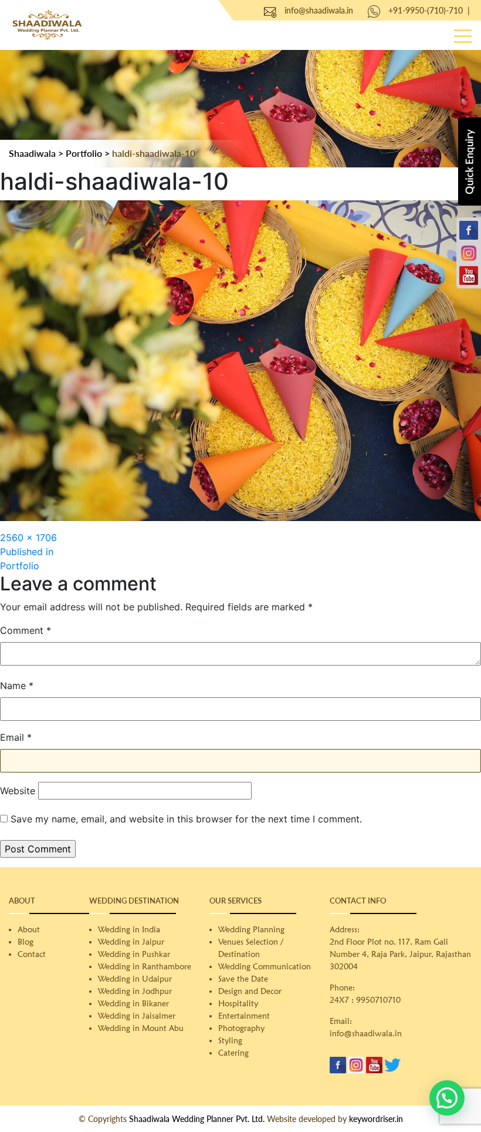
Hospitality (238, 1003)
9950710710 (378, 1000)
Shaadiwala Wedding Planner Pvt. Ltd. (197, 1119)
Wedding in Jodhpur (135, 991)
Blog (25, 941)
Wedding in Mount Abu (141, 1028)
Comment (25, 630)
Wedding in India (129, 929)
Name (16, 685)
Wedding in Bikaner (133, 1003)
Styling (230, 1040)
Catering (233, 1052)
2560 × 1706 (28, 537)
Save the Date (243, 978)
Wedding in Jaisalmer (136, 1015)
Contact (32, 954)
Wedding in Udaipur (135, 978)
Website (17, 791)
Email (16, 737)
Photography (241, 1028)
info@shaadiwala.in (318, 10)
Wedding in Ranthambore (144, 966)
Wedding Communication (264, 966)
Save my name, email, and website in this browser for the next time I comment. (186, 819)
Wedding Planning (251, 929)
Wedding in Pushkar (134, 954)
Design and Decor (250, 991)
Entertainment (244, 1015)
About (29, 929)
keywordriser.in (376, 1119)
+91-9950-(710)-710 (425, 10)
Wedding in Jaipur (131, 941)
